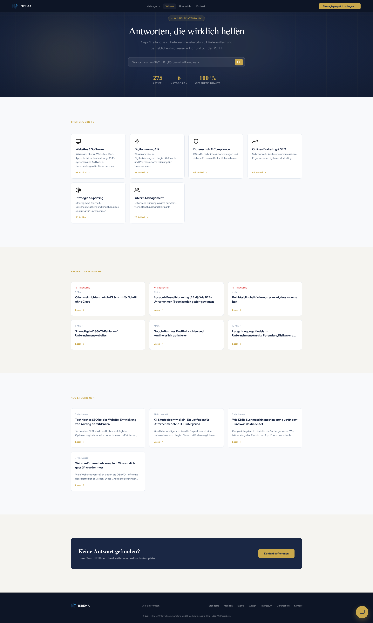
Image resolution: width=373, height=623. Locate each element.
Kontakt (200, 6)
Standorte (214, 605)
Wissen (170, 6)
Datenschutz (283, 605)
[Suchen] (239, 62)
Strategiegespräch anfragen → (340, 6)
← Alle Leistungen (149, 605)
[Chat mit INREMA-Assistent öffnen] (362, 612)
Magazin (228, 605)
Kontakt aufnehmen (276, 553)
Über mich (185, 6)
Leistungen (153, 6)
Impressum (266, 605)
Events (240, 605)
